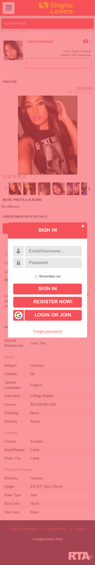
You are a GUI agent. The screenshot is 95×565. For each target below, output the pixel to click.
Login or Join (53, 315)
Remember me (50, 277)
